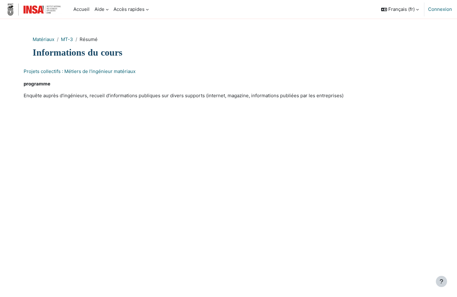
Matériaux (43, 39)
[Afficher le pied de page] (441, 281)
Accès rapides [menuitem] (129, 9)
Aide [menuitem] (99, 9)
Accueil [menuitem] (81, 9)
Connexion (440, 9)
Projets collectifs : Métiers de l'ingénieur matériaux (80, 71)
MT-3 (67, 39)
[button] (400, 9)
